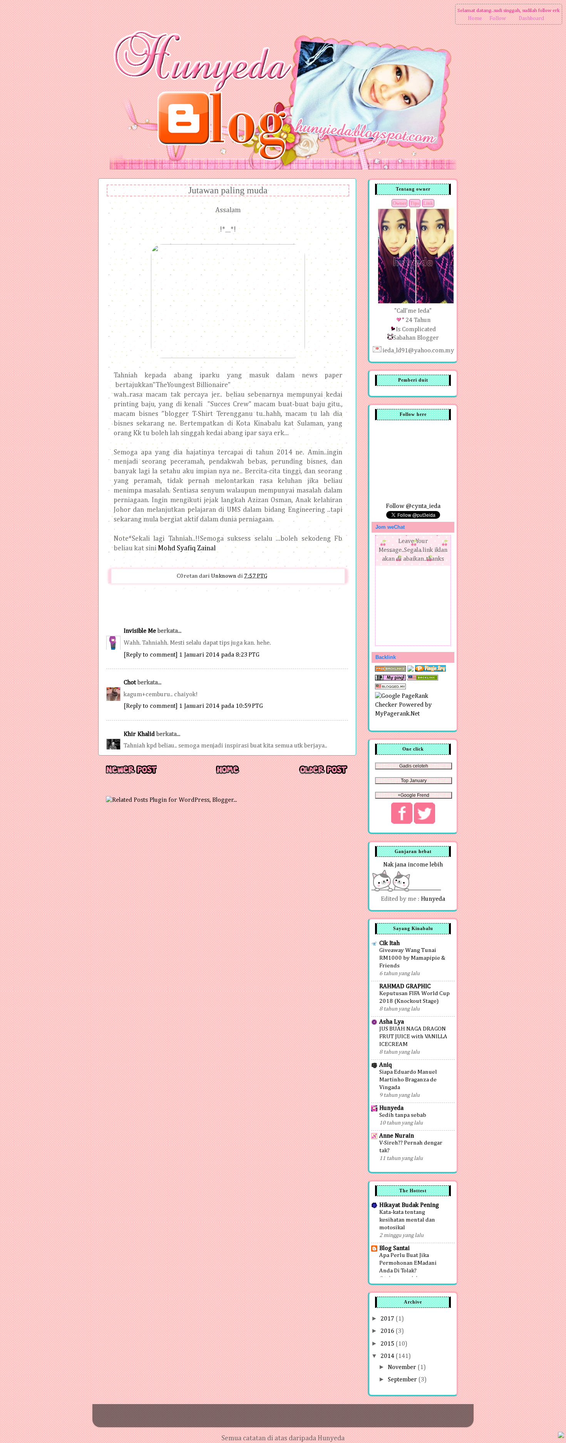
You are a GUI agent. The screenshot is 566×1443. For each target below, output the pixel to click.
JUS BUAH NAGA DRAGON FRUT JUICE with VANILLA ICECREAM (413, 1036)
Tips (414, 203)
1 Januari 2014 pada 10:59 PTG (221, 706)
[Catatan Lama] (323, 773)
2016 (388, 1331)
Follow (497, 18)
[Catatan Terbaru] (131, 773)
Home (475, 18)
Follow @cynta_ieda (413, 506)
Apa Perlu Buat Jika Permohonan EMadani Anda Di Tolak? (408, 1263)
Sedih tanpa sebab (402, 1115)
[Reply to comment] (151, 655)
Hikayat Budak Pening (409, 1205)
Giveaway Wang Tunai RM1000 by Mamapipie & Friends (412, 958)
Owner (399, 203)
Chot (130, 682)
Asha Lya (391, 1022)
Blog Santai (394, 1248)
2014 (388, 1356)
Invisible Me (140, 631)
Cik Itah (389, 943)
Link (428, 203)
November (403, 1367)
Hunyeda (433, 899)
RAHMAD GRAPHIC (404, 986)
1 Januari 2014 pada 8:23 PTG (219, 655)
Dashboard (531, 18)
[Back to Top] (561, 1436)
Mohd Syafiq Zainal (187, 548)
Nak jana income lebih (413, 864)
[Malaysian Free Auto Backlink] (422, 678)
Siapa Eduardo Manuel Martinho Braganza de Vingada (408, 1079)
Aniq (385, 1065)
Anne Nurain (396, 1136)
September (403, 1379)
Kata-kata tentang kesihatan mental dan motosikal (407, 1219)
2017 (388, 1319)
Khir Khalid (139, 734)
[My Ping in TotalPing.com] (390, 678)
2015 (388, 1344)
